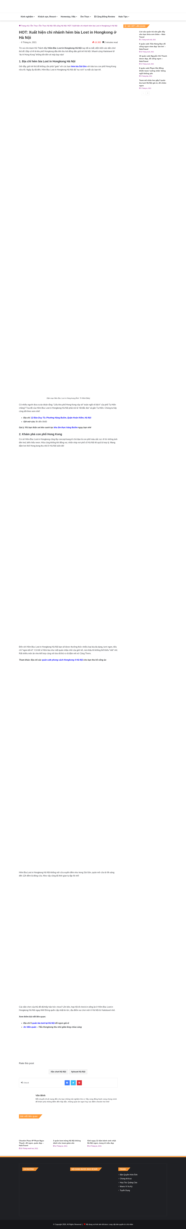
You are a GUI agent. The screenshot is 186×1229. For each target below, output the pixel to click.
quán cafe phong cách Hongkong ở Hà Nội (62, 660)
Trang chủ (25, 26)
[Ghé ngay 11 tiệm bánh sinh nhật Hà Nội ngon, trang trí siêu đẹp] (102, 1129)
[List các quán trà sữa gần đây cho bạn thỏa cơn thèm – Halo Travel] (130, 35)
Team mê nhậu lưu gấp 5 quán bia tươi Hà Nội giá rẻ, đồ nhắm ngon (152, 83)
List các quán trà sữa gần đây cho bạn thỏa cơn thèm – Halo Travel (152, 34)
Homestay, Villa (68, 17)
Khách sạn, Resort (47, 17)
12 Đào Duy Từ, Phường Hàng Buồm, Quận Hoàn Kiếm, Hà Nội (61, 418)
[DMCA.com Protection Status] (93, 1192)
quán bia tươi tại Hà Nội (43, 1023)
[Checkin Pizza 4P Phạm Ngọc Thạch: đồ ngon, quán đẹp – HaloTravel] (34, 1129)
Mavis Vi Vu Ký (126, 1186)
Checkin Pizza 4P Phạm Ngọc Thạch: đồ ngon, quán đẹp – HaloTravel (31, 1143)
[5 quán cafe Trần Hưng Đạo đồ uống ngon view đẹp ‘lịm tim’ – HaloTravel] (130, 47)
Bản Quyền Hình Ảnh (128, 1175)
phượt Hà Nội (78, 1072)
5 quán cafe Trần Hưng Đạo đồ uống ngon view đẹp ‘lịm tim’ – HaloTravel (152, 46)
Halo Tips (123, 17)
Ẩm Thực (84, 17)
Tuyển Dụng (125, 1190)
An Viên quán (29, 1027)
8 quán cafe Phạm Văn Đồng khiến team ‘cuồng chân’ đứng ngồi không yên (152, 70)
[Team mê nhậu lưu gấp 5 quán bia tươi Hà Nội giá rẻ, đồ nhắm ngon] (130, 83)
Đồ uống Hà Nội (60, 26)
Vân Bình (40, 1095)
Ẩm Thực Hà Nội (45, 26)
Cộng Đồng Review (105, 17)
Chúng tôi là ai (125, 1179)
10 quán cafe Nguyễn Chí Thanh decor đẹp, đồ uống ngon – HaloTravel (153, 58)
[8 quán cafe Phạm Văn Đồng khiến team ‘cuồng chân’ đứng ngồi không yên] (130, 71)
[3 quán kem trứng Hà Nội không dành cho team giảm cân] (68, 1129)
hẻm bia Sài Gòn (79, 66)
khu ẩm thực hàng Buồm (66, 427)
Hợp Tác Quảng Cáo (128, 1183)
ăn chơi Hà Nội (59, 1072)
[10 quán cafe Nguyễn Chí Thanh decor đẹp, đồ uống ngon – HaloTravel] (130, 59)
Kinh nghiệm (27, 17)
